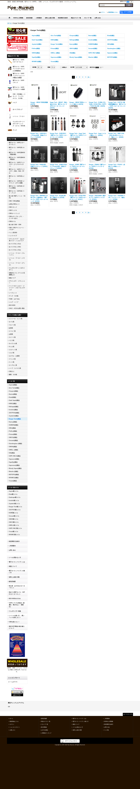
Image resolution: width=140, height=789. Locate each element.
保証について (13, 566)
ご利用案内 (12, 546)
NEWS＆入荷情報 (108, 721)
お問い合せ (12, 550)
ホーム (11, 718)
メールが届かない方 (15, 557)
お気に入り (12, 730)
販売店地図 (12, 581)
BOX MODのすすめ (15, 598)
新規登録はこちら (113, 12)
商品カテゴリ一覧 (45, 721)
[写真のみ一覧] (97, 67)
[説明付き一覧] (102, 67)
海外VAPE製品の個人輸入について (16, 627)
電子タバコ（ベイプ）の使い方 (17, 571)
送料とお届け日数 (14, 577)
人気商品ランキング (46, 733)
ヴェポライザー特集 (15, 611)
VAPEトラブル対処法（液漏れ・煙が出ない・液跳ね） (16, 604)
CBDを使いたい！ (14, 622)
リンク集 (106, 730)
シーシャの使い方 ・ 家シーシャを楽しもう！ (16, 616)
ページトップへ (129, 714)
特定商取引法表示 (14, 541)
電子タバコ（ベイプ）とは (17, 562)
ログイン (103, 12)
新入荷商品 (44, 727)
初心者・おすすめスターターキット (17, 586)
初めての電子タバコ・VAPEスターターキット (17, 593)
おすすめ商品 (44, 730)
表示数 (34, 67)
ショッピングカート (15, 727)
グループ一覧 (44, 724)
